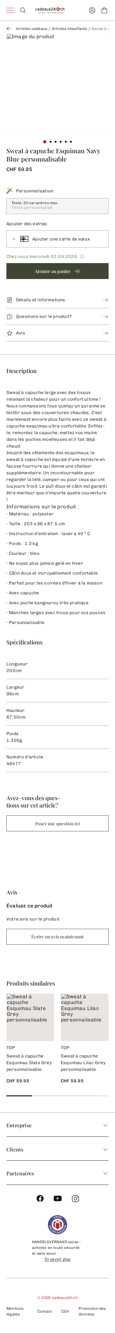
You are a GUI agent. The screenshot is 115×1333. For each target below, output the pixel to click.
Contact (44, 1311)
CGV (65, 1311)
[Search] (23, 10)
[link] (57, 84)
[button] (57, 271)
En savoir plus (58, 1259)
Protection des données (92, 1311)
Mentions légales (15, 1311)
